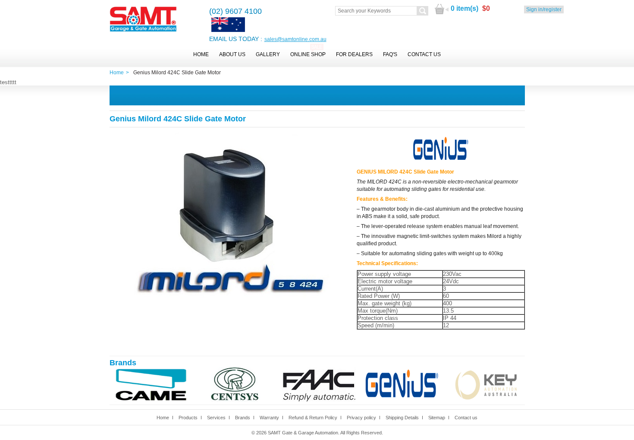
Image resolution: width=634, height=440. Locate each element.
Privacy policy (361, 417)
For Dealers (354, 54)
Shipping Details (402, 417)
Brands (242, 417)
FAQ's (390, 54)
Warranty (269, 417)
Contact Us (424, 54)
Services (216, 417)
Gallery (268, 54)
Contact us (466, 417)
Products (188, 417)
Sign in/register (544, 9)
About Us (232, 54)
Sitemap (436, 417)
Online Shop (308, 54)
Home (201, 54)
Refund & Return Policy (313, 417)
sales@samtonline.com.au (295, 39)
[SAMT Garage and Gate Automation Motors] (143, 19)
